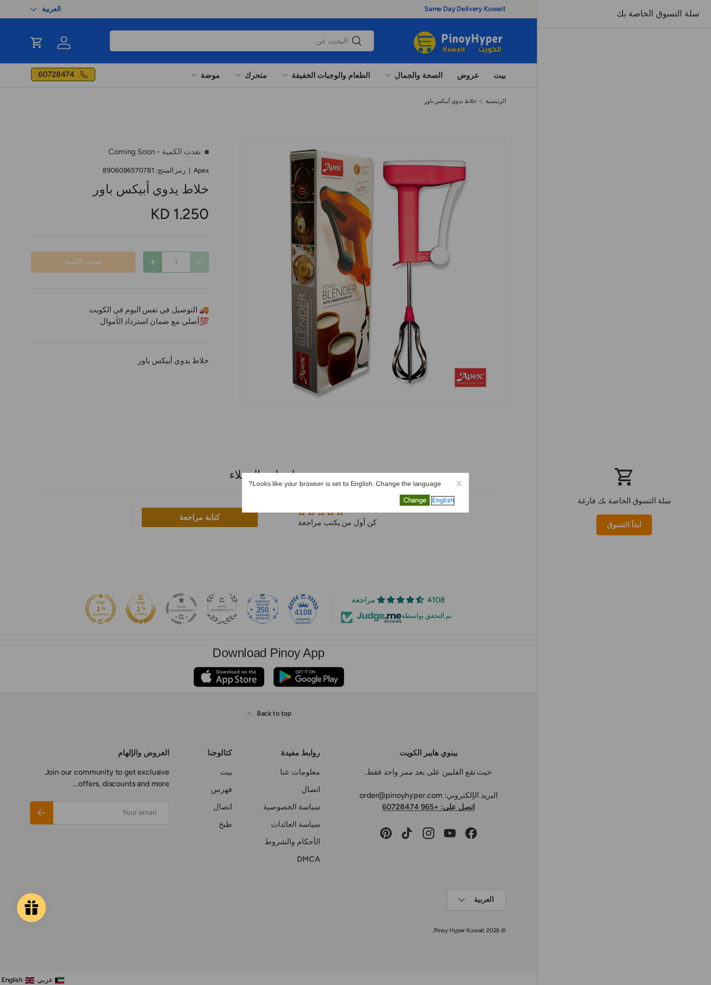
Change (415, 500)
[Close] (459, 482)
